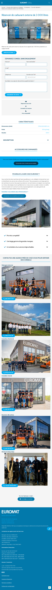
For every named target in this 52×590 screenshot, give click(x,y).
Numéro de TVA (31, 74)
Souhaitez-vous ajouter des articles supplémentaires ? (19, 81)
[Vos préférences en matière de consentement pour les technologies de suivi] (49, 587)
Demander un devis (13, 94)
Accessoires (27, 7)
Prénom (7, 61)
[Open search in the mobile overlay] (49, 2)
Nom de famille (31, 61)
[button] (2, 3)
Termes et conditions (7, 582)
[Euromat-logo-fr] (26, 2)
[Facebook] (2, 572)
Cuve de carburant (35, 7)
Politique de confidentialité (8, 586)
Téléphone (8, 74)
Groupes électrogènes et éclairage (14, 7)
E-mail (7, 68)
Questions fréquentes (7, 579)
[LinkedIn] (3, 572)
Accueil (3, 7)
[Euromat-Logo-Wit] (26, 511)
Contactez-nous (5, 575)
